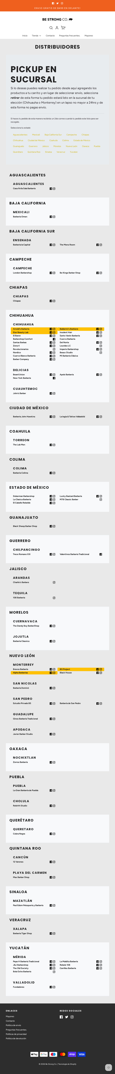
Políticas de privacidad (16, 1034)
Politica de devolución (16, 1038)
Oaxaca (85, 146)
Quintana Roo (34, 152)
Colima (65, 140)
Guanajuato (18, 146)
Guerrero (33, 146)
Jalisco (45, 146)
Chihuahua (18, 140)
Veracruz (61, 152)
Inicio (24, 35)
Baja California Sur (53, 134)
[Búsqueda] (51, 28)
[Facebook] (51, 188)
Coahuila (53, 140)
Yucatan (74, 152)
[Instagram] (54, 188)
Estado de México (82, 140)
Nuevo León (71, 146)
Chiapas (85, 134)
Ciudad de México (36, 140)
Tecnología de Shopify (67, 1064)
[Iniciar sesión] (57, 28)
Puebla (97, 146)
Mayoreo (89, 35)
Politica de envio (13, 1025)
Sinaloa (48, 152)
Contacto (50, 35)
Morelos (57, 146)
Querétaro (18, 152)
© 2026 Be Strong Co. (48, 1064)
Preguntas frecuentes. (69, 35)
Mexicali (36, 134)
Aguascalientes (20, 134)
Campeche (71, 134)
